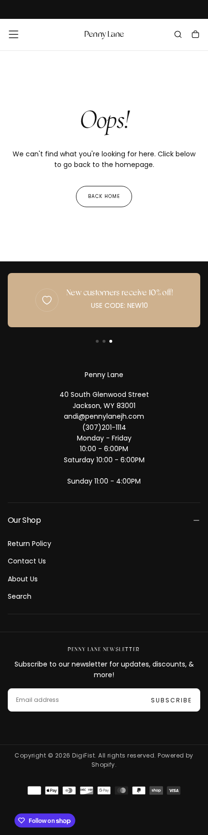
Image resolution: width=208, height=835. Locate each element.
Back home (104, 196)
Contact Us (27, 561)
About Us (23, 579)
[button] (13, 34)
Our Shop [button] (24, 520)
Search (19, 596)
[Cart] (195, 35)
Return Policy (29, 543)
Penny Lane (104, 375)
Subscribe (171, 700)
